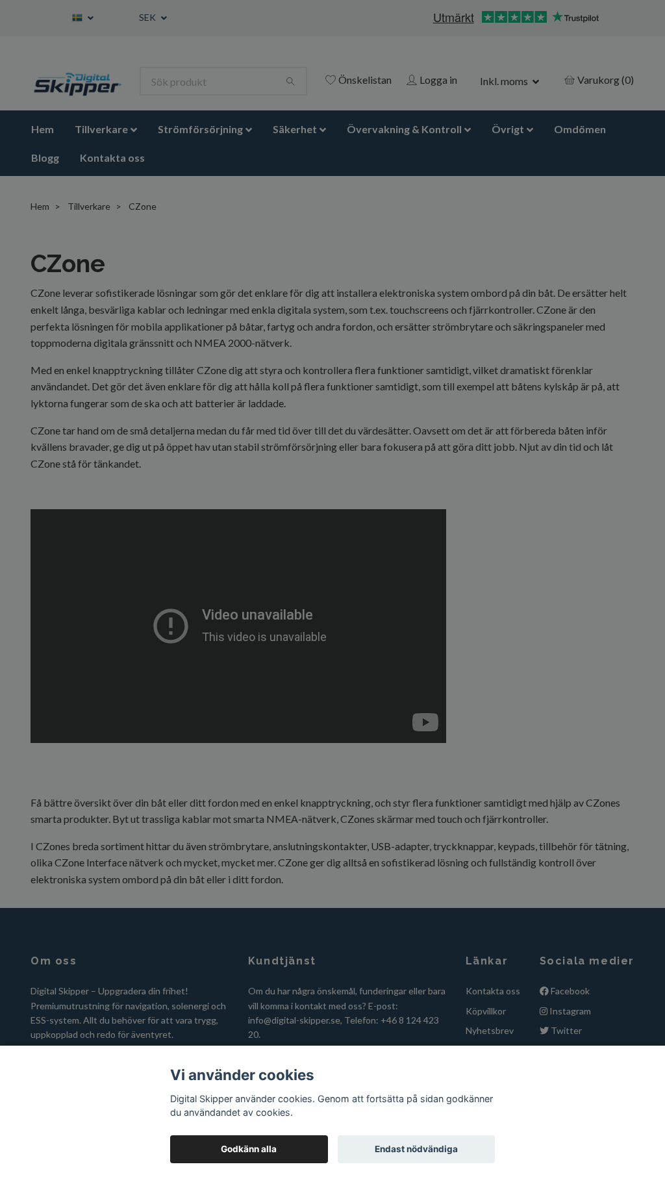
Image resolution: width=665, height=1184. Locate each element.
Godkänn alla (249, 1149)
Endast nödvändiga (416, 1149)
